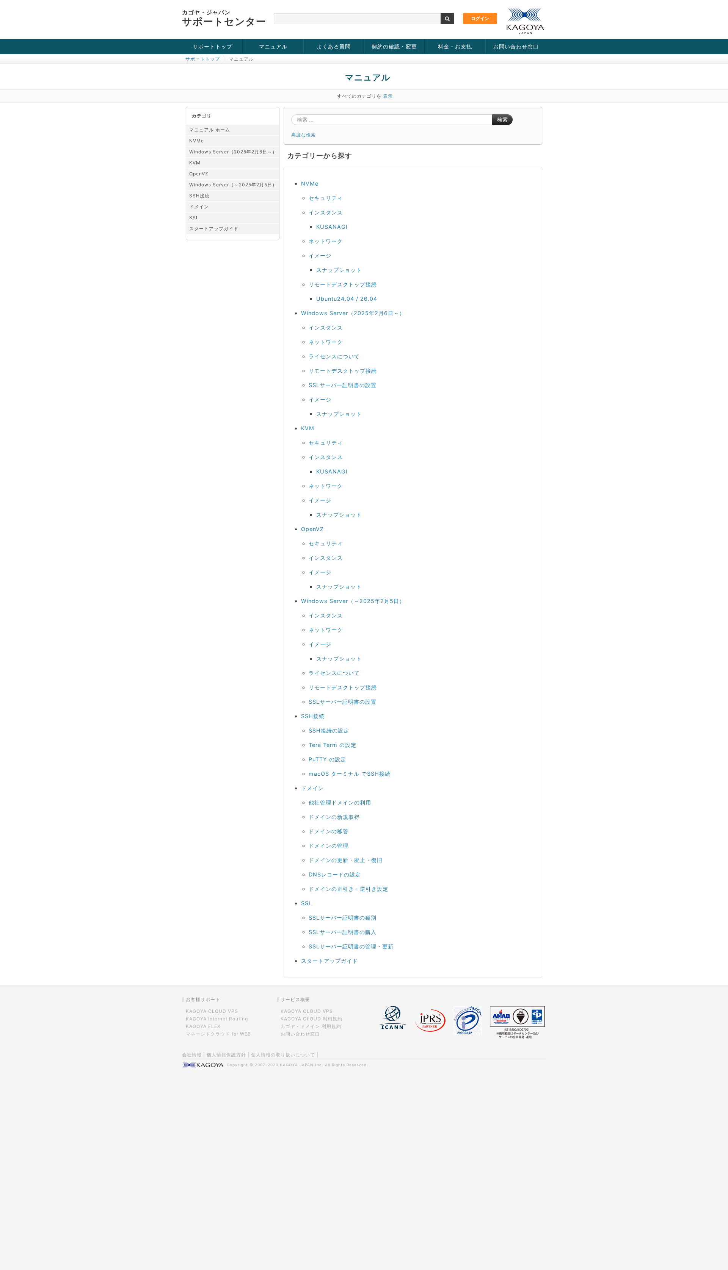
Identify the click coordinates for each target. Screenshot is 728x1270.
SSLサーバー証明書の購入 (343, 932)
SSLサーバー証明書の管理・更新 (351, 946)
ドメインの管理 (328, 845)
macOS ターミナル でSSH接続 (350, 773)
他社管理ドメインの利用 (340, 802)
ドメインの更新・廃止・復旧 (346, 860)
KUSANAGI (332, 226)
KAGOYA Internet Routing (217, 1019)
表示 (388, 96)
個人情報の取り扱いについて (283, 1055)
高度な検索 (303, 134)
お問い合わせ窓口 (516, 46)
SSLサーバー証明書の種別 (343, 917)
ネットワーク (326, 241)
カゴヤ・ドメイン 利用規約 (311, 1026)
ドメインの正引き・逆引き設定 (348, 889)
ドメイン (199, 206)
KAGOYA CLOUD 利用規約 (311, 1019)
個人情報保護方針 (226, 1055)
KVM (195, 163)
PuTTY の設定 (327, 759)
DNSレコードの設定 (335, 874)
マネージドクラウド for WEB (218, 1034)
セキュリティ (326, 198)
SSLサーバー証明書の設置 (343, 385)
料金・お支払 (455, 46)
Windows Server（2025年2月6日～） (233, 152)
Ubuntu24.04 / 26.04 (346, 298)
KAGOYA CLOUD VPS (212, 1011)
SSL (194, 217)
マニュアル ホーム (209, 130)
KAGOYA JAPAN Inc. (301, 1064)
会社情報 (192, 1055)
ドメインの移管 (328, 831)
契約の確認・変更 (394, 46)
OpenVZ (199, 174)
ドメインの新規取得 (334, 817)
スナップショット (339, 270)
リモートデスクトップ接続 (343, 284)
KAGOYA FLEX (203, 1026)
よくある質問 (334, 46)
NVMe (196, 141)
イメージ (320, 255)
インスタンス (326, 212)
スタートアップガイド (213, 228)
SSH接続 (199, 195)
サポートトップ (212, 46)
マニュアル (273, 46)
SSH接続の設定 (329, 730)
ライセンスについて (334, 356)
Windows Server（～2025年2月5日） (233, 184)
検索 (502, 120)
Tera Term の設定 (332, 745)
